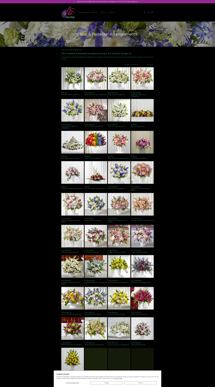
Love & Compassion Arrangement (118, 344)
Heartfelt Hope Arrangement (70, 94)
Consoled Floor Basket (92, 252)
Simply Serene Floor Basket (116, 252)
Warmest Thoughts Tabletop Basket (70, 221)
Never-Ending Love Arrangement (118, 158)
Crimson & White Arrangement (94, 188)
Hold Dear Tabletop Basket (116, 188)
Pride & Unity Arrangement (93, 158)
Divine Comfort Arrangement (94, 126)
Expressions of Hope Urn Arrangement (69, 127)
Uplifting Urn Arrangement (116, 94)
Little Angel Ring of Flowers (70, 158)
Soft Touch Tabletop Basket (70, 252)
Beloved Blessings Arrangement (118, 282)
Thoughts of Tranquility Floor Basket (70, 283)
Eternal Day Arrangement (139, 314)
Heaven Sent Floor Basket (139, 252)
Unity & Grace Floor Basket (116, 314)
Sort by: (126, 64)
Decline (140, 383)
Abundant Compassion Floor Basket (117, 221)
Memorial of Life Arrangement (140, 282)
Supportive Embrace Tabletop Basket (140, 189)
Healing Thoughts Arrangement (71, 314)
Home (62, 49)
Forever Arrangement (138, 126)
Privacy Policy (118, 378)
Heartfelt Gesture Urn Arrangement (142, 220)
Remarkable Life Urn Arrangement (95, 94)
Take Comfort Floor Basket (93, 220)
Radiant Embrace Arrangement (94, 344)
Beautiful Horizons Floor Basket (71, 344)
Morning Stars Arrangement (117, 126)
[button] (94, 12)
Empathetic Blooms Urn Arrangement (139, 95)
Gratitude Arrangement (138, 344)
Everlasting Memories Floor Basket (96, 282)
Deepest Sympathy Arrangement (71, 188)
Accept (106, 383)
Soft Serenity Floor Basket (93, 314)
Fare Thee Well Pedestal (138, 158)
